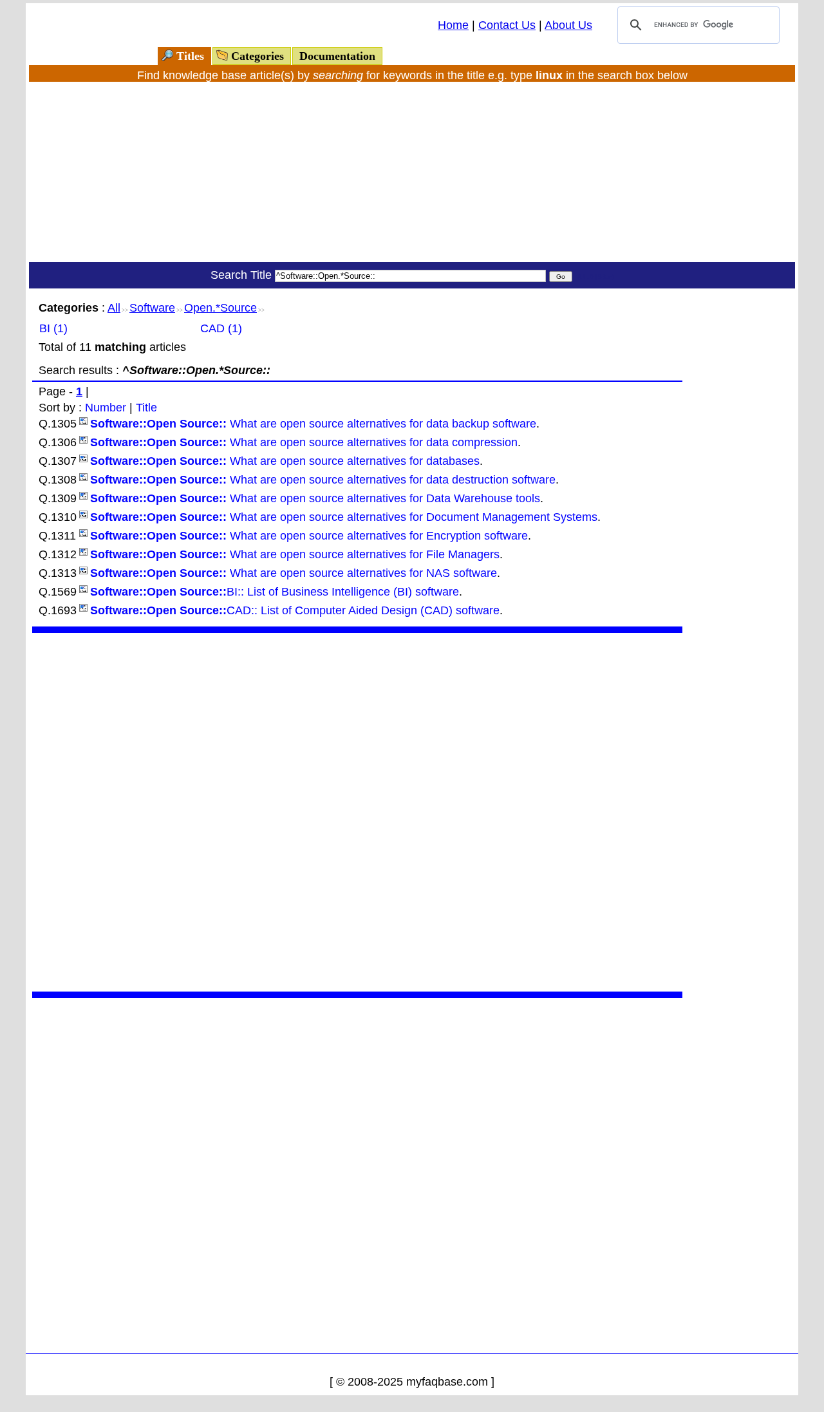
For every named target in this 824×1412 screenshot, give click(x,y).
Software (152, 307)
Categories (257, 56)
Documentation (337, 56)
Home (453, 25)
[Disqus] (357, 811)
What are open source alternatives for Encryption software (309, 535)
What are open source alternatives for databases (285, 461)
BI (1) (53, 328)
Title (146, 407)
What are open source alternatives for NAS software (293, 573)
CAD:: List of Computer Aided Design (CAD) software (295, 610)
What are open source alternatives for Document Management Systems (343, 517)
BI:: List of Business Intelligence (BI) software (274, 591)
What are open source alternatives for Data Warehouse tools (315, 498)
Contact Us (507, 25)
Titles (190, 56)
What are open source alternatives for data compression (304, 442)
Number (105, 407)
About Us (568, 25)
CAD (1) (221, 328)
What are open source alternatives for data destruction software (323, 479)
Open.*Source (220, 307)
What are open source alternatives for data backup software (313, 423)
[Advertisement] (412, 172)
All (114, 307)
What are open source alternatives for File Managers (295, 554)
